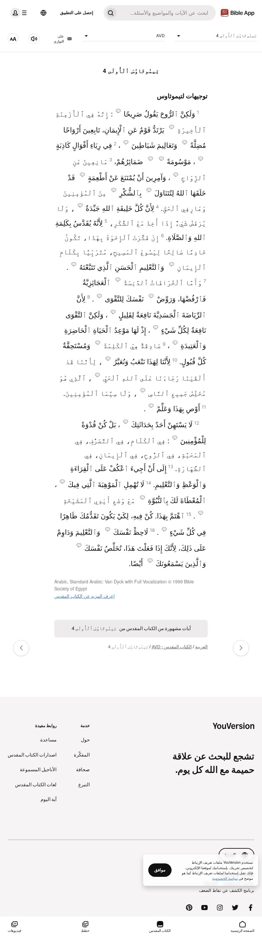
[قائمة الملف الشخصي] (20, 12)
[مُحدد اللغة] (43, 12)
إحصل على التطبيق (76, 12)
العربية (201, 647)
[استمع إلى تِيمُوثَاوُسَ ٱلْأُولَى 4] (34, 38)
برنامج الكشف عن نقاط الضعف (226, 890)
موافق (160, 869)
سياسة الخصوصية (225, 878)
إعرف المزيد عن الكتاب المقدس (84, 596)
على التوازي (59, 39)
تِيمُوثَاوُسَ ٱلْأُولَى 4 (236, 35)
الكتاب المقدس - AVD (172, 647)
